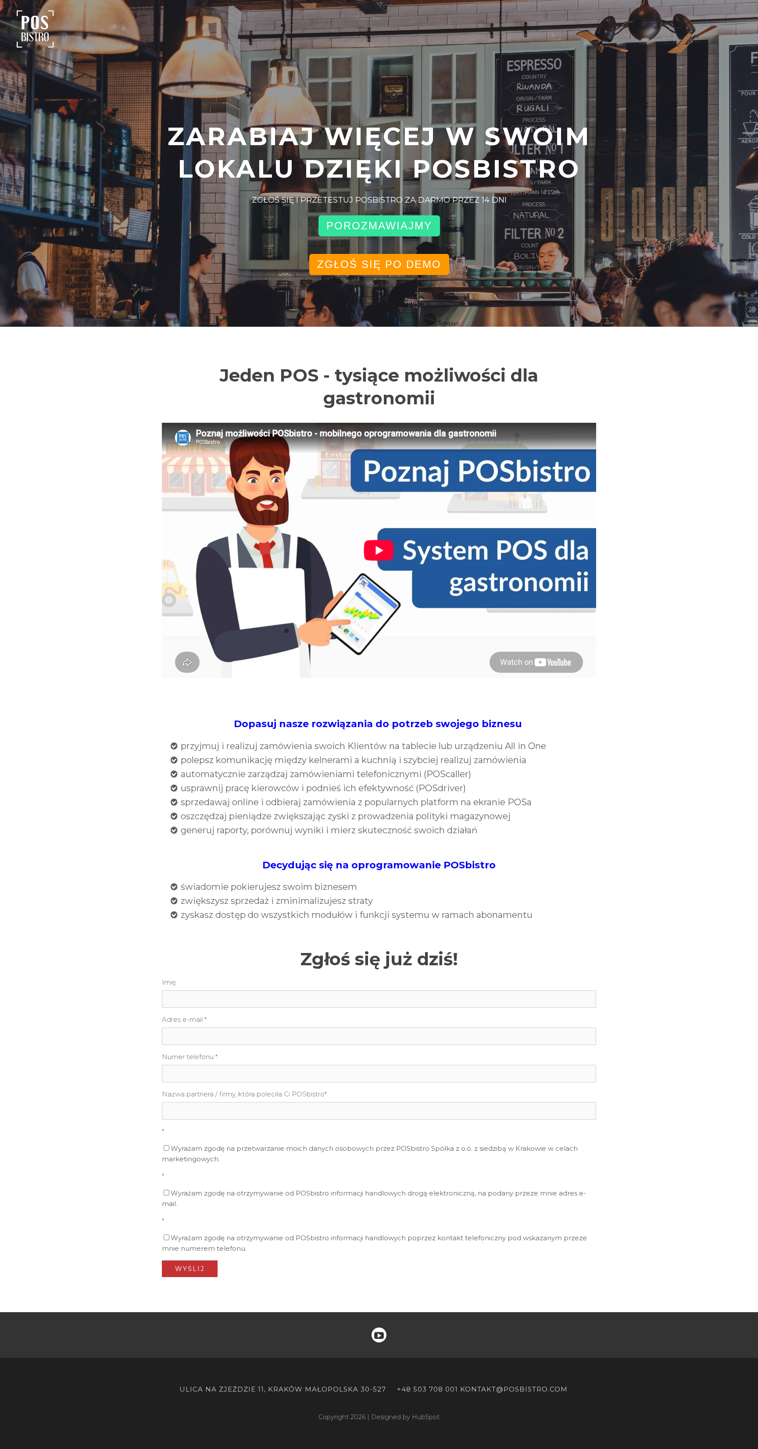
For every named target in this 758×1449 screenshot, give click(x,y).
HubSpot (426, 1417)
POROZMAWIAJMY (379, 226)
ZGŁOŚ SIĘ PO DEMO (379, 264)
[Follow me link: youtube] (379, 1335)
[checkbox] (379, 1153)
